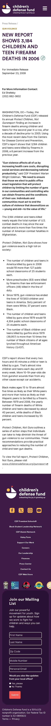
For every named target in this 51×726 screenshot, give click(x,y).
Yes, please (17, 683)
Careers (25, 548)
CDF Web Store (25, 574)
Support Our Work (25, 543)
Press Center (25, 564)
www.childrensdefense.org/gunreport (24, 464)
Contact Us (25, 569)
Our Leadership (25, 553)
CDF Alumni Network (25, 532)
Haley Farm (25, 537)
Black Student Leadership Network (25, 527)
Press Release (9, 23)
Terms (5, 719)
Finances (25, 559)
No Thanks (17, 686)
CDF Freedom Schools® (25, 521)
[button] (44, 58)
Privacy (16, 719)
